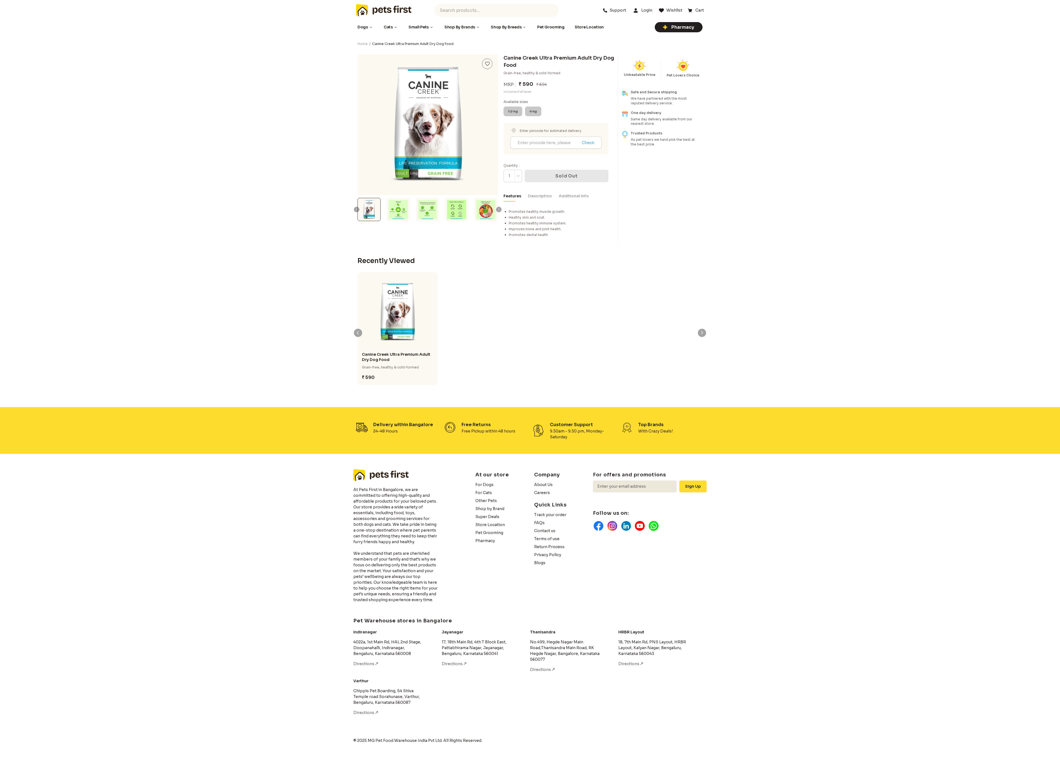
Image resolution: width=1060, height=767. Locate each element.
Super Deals (487, 516)
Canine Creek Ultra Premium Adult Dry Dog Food (396, 357)
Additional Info (574, 195)
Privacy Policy (547, 554)
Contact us (544, 530)
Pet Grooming (489, 532)
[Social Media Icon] (598, 525)
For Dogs (484, 484)
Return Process (549, 546)
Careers (542, 492)
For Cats (483, 492)
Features (512, 195)
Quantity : (512, 165)
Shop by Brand (489, 508)
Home (362, 44)
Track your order (550, 514)
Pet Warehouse (383, 10)
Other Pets (486, 500)
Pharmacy (682, 27)
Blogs (539, 562)
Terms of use (547, 538)
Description (540, 195)
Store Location (490, 524)
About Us (543, 484)
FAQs (539, 522)
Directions (364, 663)
